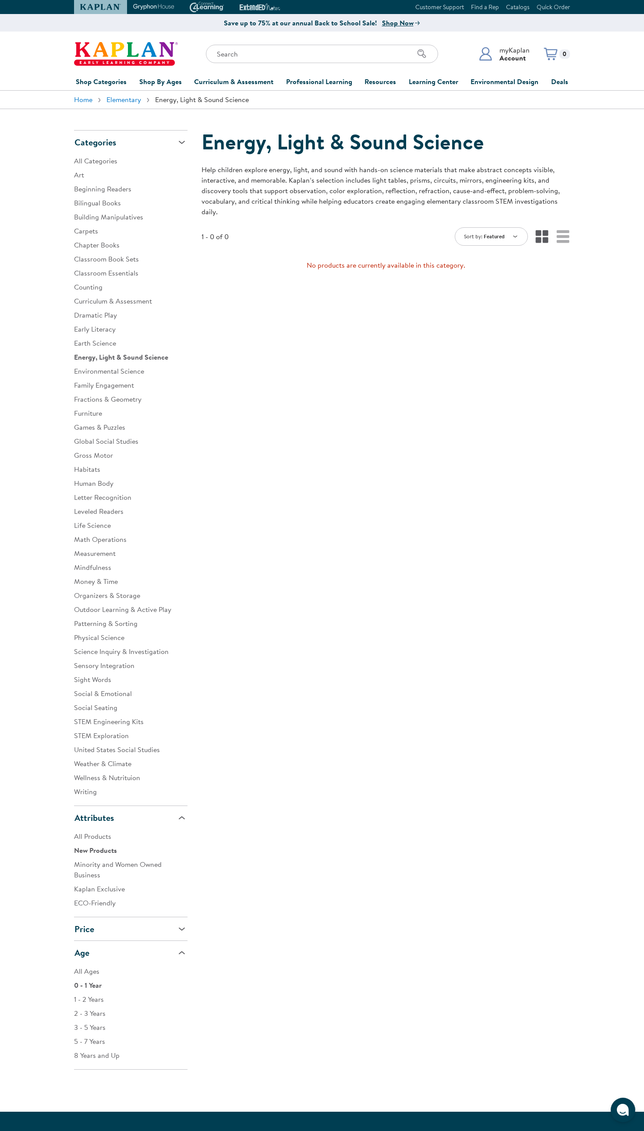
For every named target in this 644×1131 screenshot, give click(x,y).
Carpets (86, 231)
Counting (88, 287)
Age (81, 952)
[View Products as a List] (563, 237)
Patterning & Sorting (106, 623)
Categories (95, 142)
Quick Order (553, 7)
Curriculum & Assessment (233, 81)
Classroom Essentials (106, 273)
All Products (92, 836)
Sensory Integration (104, 665)
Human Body (93, 483)
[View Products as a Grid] (542, 237)
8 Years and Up (97, 1055)
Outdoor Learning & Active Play (122, 609)
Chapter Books (97, 245)
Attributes (94, 818)
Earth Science (95, 343)
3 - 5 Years (90, 1027)
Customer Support (439, 7)
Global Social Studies (106, 441)
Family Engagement (104, 385)
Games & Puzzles (99, 427)
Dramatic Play (95, 315)
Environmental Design (504, 81)
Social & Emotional (103, 693)
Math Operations (100, 539)
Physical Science (99, 637)
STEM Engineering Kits (109, 721)
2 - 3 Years (90, 1013)
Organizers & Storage (107, 595)
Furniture (88, 413)
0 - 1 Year (88, 985)
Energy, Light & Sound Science (121, 357)
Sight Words (92, 679)
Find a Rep (485, 7)
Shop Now (398, 23)
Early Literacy (95, 329)
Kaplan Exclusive (99, 889)
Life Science (92, 525)
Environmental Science (109, 371)
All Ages (86, 971)
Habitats (87, 469)
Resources (380, 81)
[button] (504, 54)
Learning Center (433, 81)
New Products (95, 850)
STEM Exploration (101, 735)
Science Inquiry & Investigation (121, 651)
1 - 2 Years (89, 999)
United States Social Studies (117, 749)
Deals (559, 81)
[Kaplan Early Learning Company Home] (126, 54)
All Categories (95, 161)
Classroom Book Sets (106, 259)
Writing (85, 791)
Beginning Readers (102, 189)
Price (84, 929)
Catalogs (518, 7)
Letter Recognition (102, 497)
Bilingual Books (97, 203)
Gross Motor (93, 455)
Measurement (95, 553)
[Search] (422, 54)
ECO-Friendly (95, 903)
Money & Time (96, 581)
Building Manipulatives (108, 217)
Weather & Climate (102, 763)
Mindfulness (92, 567)
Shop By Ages (160, 81)
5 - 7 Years (89, 1041)
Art (79, 175)
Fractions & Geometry (108, 399)
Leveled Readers (99, 511)
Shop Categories (101, 81)
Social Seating (95, 707)
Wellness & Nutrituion (107, 777)
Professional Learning (319, 81)
